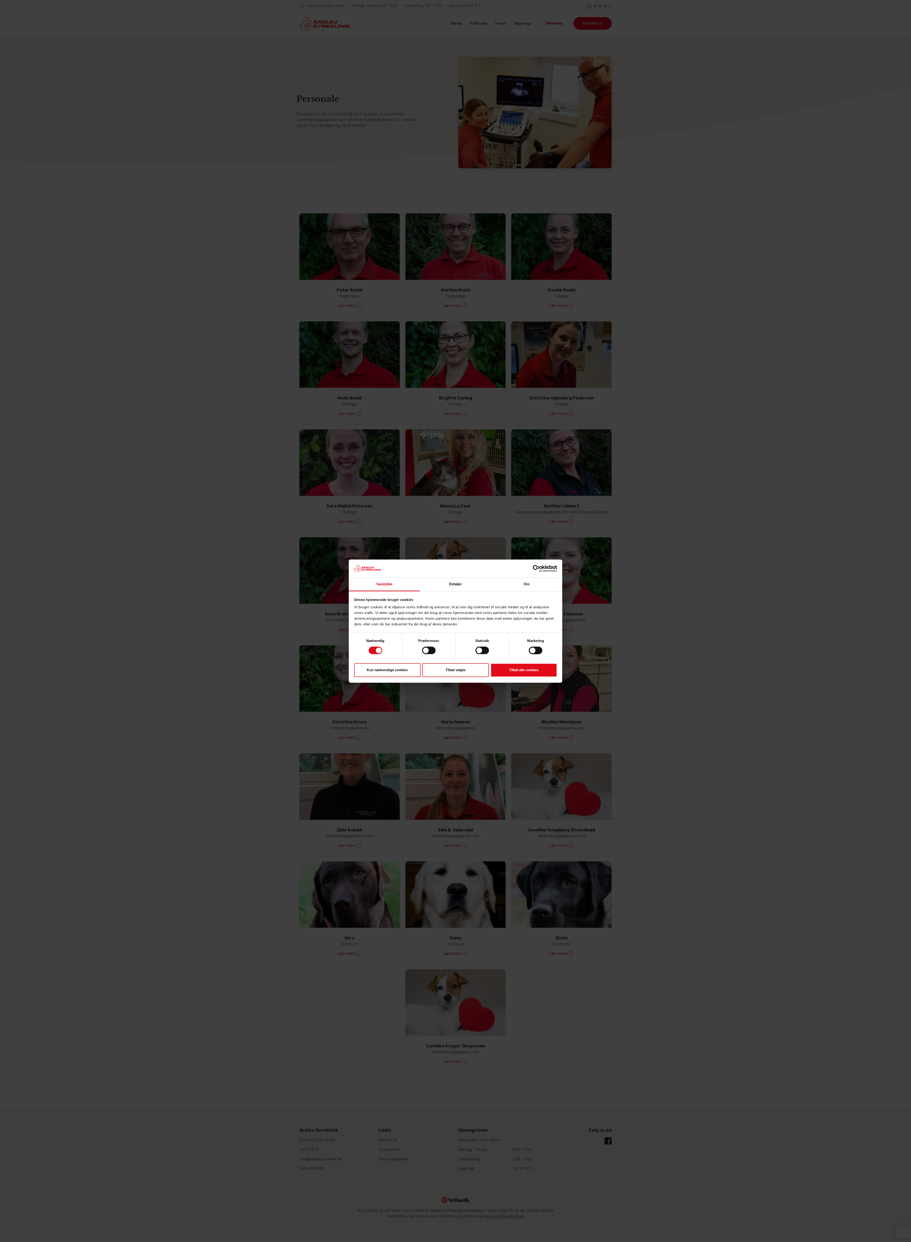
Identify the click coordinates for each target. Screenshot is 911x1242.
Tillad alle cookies (524, 670)
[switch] (429, 650)
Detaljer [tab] (455, 584)
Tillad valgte (455, 670)
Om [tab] (527, 584)
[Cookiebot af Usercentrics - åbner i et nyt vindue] (536, 568)
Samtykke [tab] (384, 584)
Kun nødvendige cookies (387, 670)
